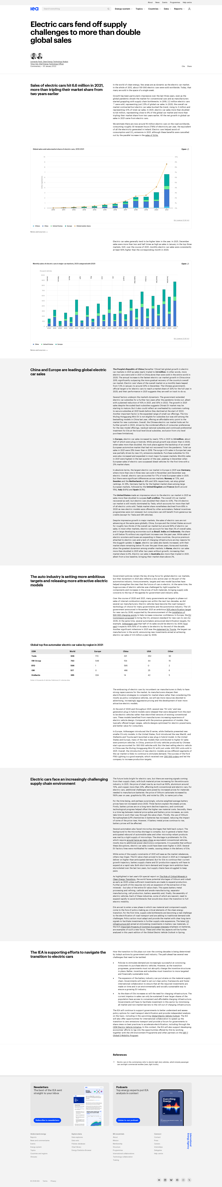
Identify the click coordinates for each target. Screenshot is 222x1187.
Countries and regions (38, 1153)
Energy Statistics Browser (81, 1150)
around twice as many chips (140, 840)
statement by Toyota (166, 629)
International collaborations (123, 1153)
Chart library (76, 1147)
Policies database (78, 1144)
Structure (116, 1147)
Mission (116, 1140)
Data (166, 9)
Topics (139, 9)
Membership (117, 1144)
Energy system (122, 9)
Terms (45, 1181)
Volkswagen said (130, 624)
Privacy (53, 1181)
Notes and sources (38, 232)
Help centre (187, 2)
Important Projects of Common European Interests (145, 927)
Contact (157, 1137)
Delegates (158, 1150)
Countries (153, 9)
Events (164, 2)
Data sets (75, 1140)
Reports (178, 9)
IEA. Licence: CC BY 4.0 (181, 220)
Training (116, 1160)
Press (156, 1140)
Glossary (33, 1157)
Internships (158, 1147)
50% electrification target (179, 610)
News (157, 2)
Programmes (175, 2)
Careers (157, 1144)
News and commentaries (40, 1140)
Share (189, 66)
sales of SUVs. (151, 135)
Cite (183, 66)
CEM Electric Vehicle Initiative (127, 1027)
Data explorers (77, 1137)
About (150, 2)
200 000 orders (171, 757)
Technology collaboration (123, 1157)
